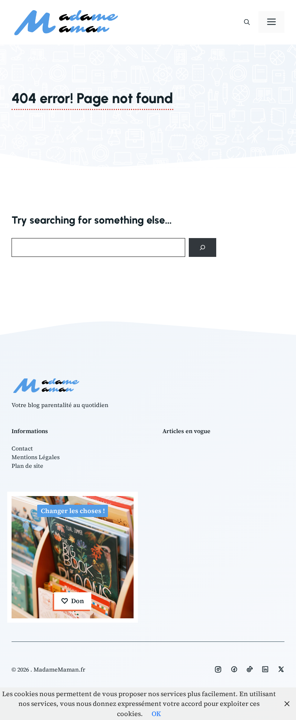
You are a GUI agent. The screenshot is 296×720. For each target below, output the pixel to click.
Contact (22, 448)
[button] (246, 22)
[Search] (203, 247)
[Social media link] (218, 669)
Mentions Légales (36, 457)
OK (156, 713)
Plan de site (27, 466)
